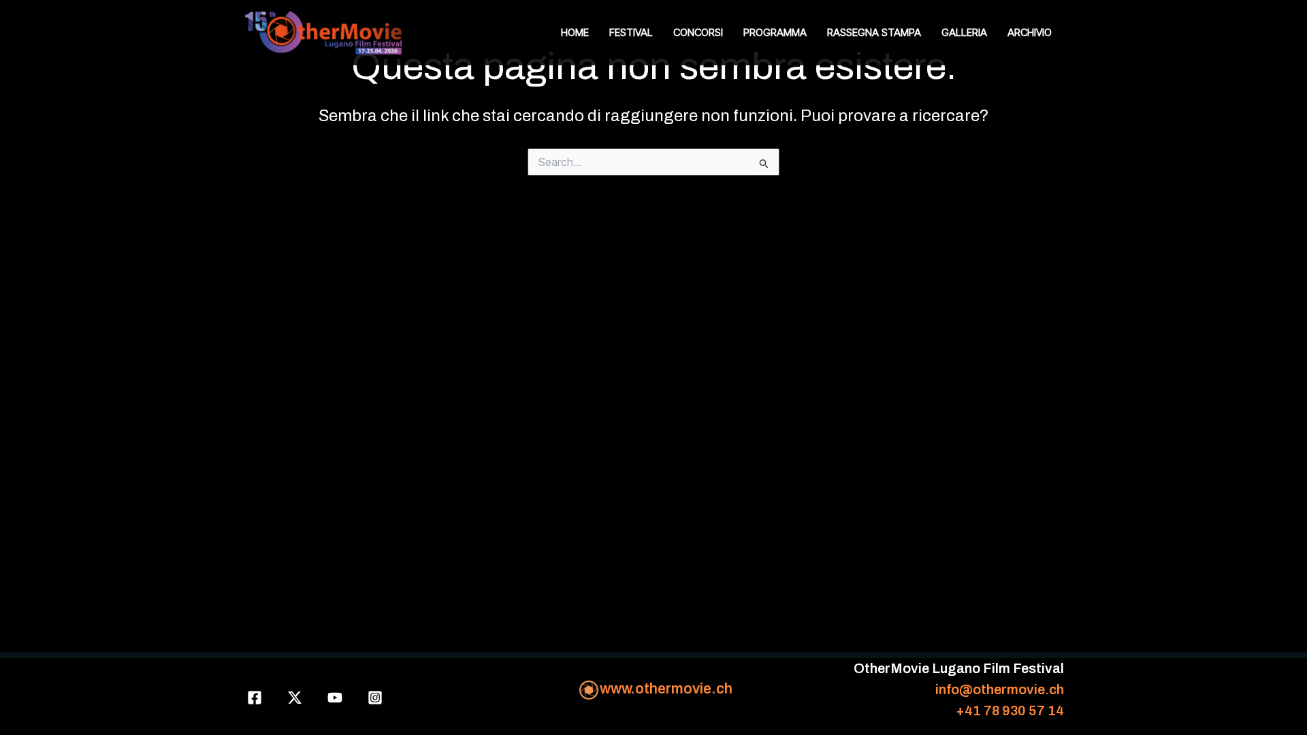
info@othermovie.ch (999, 689)
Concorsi (698, 32)
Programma (775, 32)
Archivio (1029, 32)
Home (575, 32)
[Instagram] (375, 697)
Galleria (964, 32)
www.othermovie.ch (666, 688)
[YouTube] (334, 697)
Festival (631, 32)
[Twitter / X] (294, 697)
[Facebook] (254, 697)
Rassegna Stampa (874, 32)
